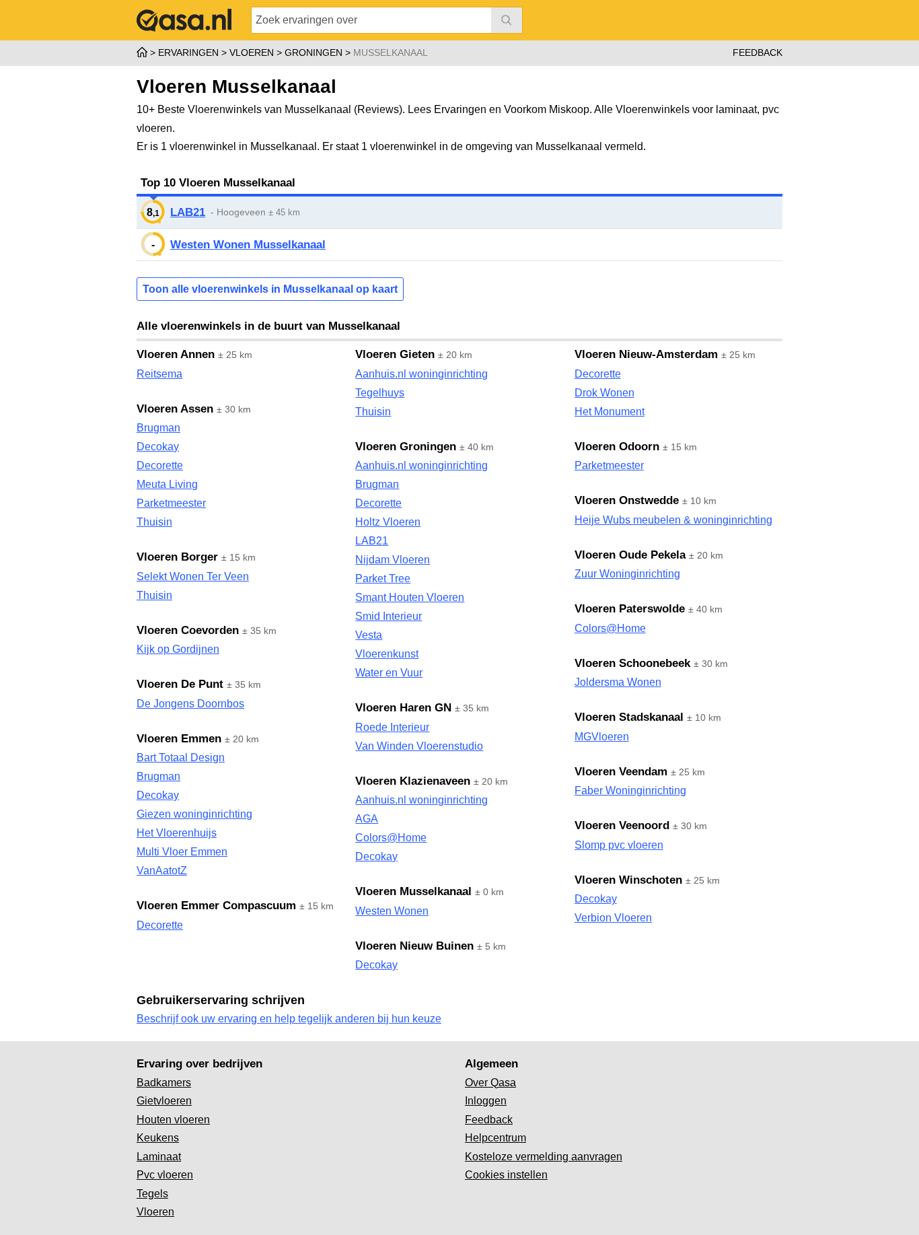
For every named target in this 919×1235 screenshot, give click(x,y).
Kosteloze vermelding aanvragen (543, 1156)
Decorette (160, 465)
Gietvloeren (164, 1100)
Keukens (158, 1137)
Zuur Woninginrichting (627, 573)
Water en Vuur (388, 672)
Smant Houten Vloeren (409, 597)
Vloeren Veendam (621, 771)
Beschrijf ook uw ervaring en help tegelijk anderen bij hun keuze (289, 1018)
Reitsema (159, 374)
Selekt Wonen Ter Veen (193, 576)
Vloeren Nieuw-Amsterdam (646, 354)
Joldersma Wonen (618, 682)
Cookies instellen (506, 1174)
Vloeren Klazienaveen (412, 781)
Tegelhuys (379, 392)
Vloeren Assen (175, 408)
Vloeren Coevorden (188, 630)
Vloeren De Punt (180, 684)
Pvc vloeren (165, 1174)
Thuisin (154, 522)
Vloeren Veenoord (622, 825)
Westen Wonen (392, 911)
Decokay (158, 446)
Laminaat (159, 1156)
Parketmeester (171, 503)
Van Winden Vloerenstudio (419, 746)
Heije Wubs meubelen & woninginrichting (673, 520)
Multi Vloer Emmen (182, 851)
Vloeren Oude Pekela (630, 555)
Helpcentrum (495, 1137)
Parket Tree (382, 578)
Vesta (368, 635)
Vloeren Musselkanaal (413, 891)
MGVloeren (602, 736)
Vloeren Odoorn (617, 446)
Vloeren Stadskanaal (629, 717)
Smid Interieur (388, 616)
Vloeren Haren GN (403, 707)
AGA (366, 818)
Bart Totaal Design (181, 757)
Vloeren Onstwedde (627, 500)
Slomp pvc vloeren (619, 845)
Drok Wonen (604, 392)
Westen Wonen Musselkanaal (248, 244)
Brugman (158, 427)
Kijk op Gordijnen (178, 649)
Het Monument (610, 411)
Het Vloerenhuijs (177, 833)
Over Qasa (490, 1082)
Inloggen (486, 1100)
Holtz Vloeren (387, 522)
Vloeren (155, 1212)
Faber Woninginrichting (630, 790)
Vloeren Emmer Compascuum (216, 905)
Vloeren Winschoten (628, 880)
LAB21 (187, 212)
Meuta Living (167, 484)
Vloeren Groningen (405, 446)
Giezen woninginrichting (194, 814)
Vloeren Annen (176, 354)
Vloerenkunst (386, 654)
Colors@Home (391, 837)
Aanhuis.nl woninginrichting (421, 374)
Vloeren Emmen (179, 738)
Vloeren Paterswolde (630, 608)
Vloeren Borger (177, 557)
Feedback (757, 52)
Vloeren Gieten (395, 354)
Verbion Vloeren (613, 917)
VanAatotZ (162, 870)
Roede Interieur (392, 727)
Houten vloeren (173, 1119)
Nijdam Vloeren (392, 559)
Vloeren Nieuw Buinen (414, 946)
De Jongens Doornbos (190, 703)
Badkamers (164, 1082)
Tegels (152, 1193)
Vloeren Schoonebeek (632, 663)
